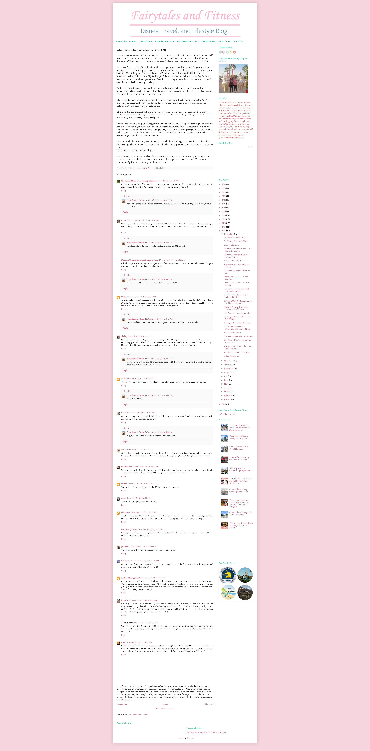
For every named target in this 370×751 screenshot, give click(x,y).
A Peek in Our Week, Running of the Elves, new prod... (238, 302)
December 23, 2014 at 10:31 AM (140, 449)
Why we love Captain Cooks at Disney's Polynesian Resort (241, 525)
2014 (224, 230)
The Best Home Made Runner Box (238, 336)
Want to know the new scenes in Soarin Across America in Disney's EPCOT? (239, 503)
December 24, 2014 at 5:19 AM (145, 622)
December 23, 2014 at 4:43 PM (159, 358)
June (226, 380)
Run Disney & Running (187, 41)
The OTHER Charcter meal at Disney (236, 283)
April (226, 388)
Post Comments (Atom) (138, 714)
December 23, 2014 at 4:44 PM (159, 395)
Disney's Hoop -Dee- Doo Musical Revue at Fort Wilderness (240, 481)
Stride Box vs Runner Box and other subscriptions (236, 289)
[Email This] (156, 168)
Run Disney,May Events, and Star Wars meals (238, 341)
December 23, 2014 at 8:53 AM (172, 260)
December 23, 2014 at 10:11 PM (144, 600)
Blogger (190, 738)
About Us (238, 41)
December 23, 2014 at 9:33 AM (140, 336)
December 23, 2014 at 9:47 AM (139, 378)
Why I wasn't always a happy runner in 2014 (236, 255)
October (228, 364)
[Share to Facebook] (161, 168)
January (227, 399)
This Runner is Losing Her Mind (237, 313)
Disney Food (146, 41)
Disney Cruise (208, 41)
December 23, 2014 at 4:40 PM (159, 242)
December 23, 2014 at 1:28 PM (138, 498)
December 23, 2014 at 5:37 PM (146, 560)
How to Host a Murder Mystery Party (237, 271)
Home (165, 704)
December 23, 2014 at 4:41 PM (159, 279)
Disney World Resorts (125, 41)
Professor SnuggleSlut (130, 578)
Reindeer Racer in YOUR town (237, 352)
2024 (224, 192)
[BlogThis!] (157, 168)
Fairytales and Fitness (135, 200)
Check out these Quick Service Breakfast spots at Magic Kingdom (239, 427)
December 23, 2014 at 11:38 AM (145, 466)
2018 (224, 215)
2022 (224, 200)
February (228, 395)
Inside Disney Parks (164, 41)
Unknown (125, 296)
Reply (123, 190)
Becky (124, 378)
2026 (224, 184)
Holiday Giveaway (231, 356)
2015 (224, 227)
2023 (224, 196)
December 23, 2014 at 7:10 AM (166, 180)
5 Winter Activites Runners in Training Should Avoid (236, 308)
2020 (224, 207)
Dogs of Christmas (231, 245)
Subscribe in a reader (228, 414)
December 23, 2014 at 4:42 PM (159, 319)
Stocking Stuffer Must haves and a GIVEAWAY (238, 317)
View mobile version (165, 708)
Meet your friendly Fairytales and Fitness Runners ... (238, 249)
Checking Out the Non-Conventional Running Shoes (237, 327)
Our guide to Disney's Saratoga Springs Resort (239, 437)
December (229, 234)
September (229, 368)
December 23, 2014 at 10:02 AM (141, 412)
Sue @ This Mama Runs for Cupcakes (137, 180)
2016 (224, 223)
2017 (224, 219)
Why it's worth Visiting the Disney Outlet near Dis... (238, 347)
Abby (123, 498)
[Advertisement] (231, 163)
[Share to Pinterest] (163, 168)
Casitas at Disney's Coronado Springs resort (239, 469)
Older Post (208, 704)
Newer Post (122, 704)
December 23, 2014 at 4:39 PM (159, 200)
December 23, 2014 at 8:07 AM (146, 220)
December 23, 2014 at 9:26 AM (143, 296)
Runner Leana (127, 560)
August (227, 372)
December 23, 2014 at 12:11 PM (140, 483)
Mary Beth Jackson (129, 529)
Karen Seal (125, 600)
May (226, 384)
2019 (224, 211)
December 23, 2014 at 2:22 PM (143, 512)
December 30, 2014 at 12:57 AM (138, 642)
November (229, 361)
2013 (224, 404)
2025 (224, 188)
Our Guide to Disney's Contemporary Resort (238, 490)
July (226, 376)
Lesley (124, 449)
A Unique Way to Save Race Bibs (237, 323)
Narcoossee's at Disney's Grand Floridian (239, 447)
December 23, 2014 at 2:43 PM (150, 529)
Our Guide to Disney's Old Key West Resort (240, 513)
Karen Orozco (127, 220)
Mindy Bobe (126, 466)
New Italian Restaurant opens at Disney (237, 265)
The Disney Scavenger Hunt (236, 241)
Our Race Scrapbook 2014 (234, 237)
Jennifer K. (125, 546)
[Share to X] (159, 168)
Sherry (124, 483)
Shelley (124, 336)
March (227, 391)
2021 (224, 203)
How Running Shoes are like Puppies (236, 277)
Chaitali (124, 412)
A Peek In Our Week (232, 260)
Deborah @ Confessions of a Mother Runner (140, 260)
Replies (127, 196)
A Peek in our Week (232, 332)
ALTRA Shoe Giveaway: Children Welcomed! (239, 458)
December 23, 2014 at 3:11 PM (143, 546)
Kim (123, 642)
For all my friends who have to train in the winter (236, 296)
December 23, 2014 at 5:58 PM (153, 578)
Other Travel (224, 41)
